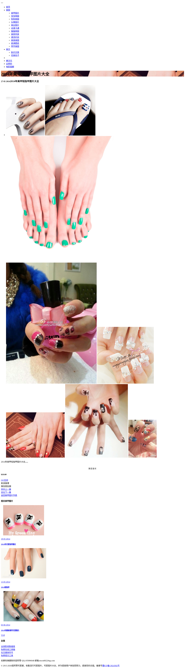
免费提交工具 (7, 656)
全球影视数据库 (8, 646)
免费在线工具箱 (8, 649)
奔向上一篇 (6, 489)
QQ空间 (4, 480)
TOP (3, 635)
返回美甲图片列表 (9, 495)
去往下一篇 (6, 492)
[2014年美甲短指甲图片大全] (25, 135)
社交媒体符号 (7, 652)
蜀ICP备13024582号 (111, 666)
